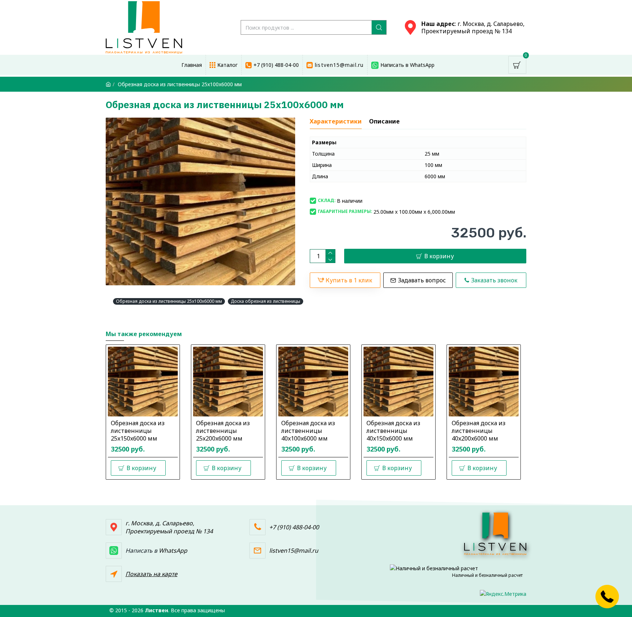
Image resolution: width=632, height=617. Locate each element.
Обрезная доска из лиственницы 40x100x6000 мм (308, 430)
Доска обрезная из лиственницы (265, 301)
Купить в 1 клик (349, 280)
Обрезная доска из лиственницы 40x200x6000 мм (478, 430)
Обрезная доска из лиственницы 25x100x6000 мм (169, 301)
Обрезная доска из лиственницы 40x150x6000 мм (393, 430)
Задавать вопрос (422, 280)
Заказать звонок (494, 280)
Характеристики (336, 121)
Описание (384, 121)
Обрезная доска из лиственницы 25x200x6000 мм (223, 430)
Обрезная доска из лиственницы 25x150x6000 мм (138, 430)
